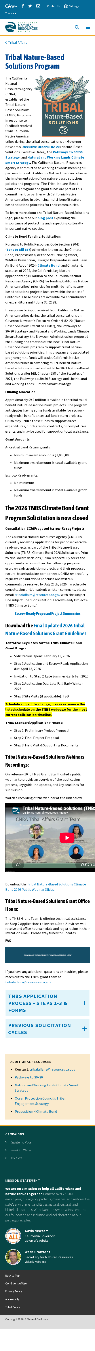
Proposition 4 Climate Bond (36, 1111)
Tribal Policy (12, 1307)
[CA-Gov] (9, 5)
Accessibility (12, 1299)
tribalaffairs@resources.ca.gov (52, 1069)
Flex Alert (16, 1158)
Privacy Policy (13, 1291)
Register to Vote (20, 1142)
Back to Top (12, 1275)
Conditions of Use (16, 1283)
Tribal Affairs (17, 42)
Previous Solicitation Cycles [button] (39, 1029)
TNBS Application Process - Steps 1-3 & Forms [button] (37, 1003)
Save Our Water (20, 1150)
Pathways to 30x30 (29, 1077)
